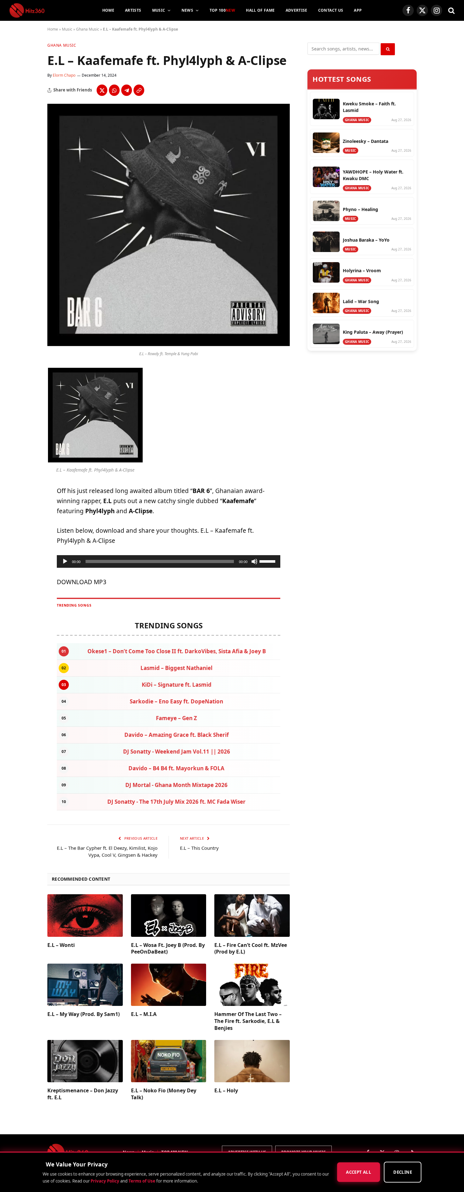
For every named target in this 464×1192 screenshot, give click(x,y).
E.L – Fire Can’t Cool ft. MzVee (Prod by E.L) (250, 948)
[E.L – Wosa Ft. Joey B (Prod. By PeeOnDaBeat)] (168, 915)
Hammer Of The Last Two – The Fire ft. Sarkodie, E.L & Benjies (248, 1021)
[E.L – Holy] (252, 1061)
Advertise (296, 10)
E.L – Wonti (61, 945)
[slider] (268, 561)
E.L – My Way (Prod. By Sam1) (83, 1014)
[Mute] (254, 561)
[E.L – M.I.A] (168, 985)
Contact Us (330, 10)
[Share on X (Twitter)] (102, 90)
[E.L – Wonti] (85, 915)
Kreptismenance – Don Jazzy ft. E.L (82, 1094)
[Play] (65, 561)
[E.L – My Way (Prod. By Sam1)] (85, 985)
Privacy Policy (105, 1181)
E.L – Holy (226, 1090)
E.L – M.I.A (144, 1014)
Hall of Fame (260, 10)
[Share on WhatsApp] (114, 90)
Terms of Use (141, 1181)
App (358, 10)
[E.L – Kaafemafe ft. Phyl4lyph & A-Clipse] (168, 344)
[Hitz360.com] (27, 10)
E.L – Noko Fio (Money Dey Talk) (163, 1094)
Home (108, 10)
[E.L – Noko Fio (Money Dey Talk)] (168, 1061)
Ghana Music (87, 29)
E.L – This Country (199, 848)
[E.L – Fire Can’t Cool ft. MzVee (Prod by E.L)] (252, 915)
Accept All (358, 1172)
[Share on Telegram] (126, 90)
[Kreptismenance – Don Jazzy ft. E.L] (85, 1061)
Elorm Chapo (64, 75)
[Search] (451, 10)
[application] (168, 561)
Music (158, 10)
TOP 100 (222, 10)
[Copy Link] (139, 90)
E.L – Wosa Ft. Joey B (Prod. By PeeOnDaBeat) (168, 948)
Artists (133, 10)
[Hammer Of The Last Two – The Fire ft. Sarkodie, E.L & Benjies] (252, 985)
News (187, 10)
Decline (402, 1172)
